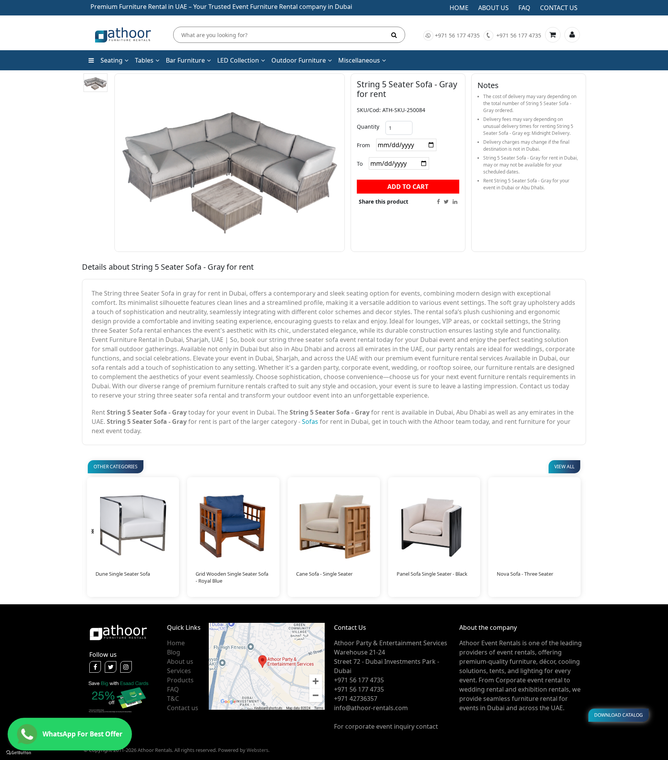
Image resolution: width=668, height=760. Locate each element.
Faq (524, 7)
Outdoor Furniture (298, 60)
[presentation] (92, 531)
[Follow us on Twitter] (110, 667)
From (363, 145)
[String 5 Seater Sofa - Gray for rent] (95, 82)
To (360, 163)
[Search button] (394, 35)
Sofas (310, 421)
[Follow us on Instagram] (126, 667)
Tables (144, 60)
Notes (488, 85)
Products (180, 680)
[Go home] (118, 631)
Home (459, 7)
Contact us (559, 7)
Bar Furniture (185, 60)
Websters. (258, 749)
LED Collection (238, 60)
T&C (173, 698)
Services (179, 670)
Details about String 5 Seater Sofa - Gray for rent (168, 267)
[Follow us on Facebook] (95, 667)
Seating (112, 60)
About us (493, 7)
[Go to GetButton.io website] (18, 752)
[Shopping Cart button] (553, 35)
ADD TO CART (407, 186)
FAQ (173, 689)
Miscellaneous (359, 60)
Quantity (368, 126)
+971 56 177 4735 (457, 35)
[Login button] (572, 35)
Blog (173, 652)
